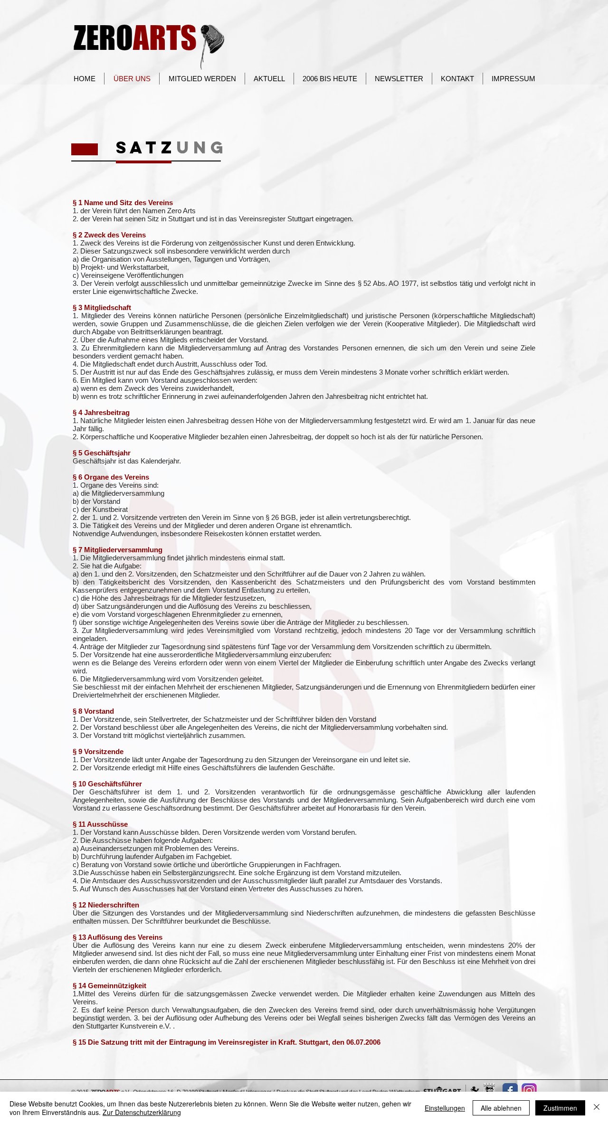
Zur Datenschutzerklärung (142, 1112)
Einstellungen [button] (445, 1108)
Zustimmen (560, 1108)
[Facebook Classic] (510, 1090)
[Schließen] (596, 1107)
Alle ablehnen (501, 1108)
